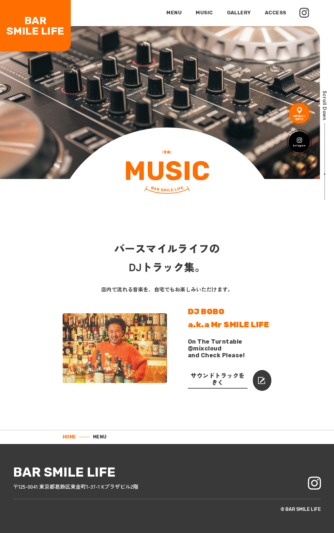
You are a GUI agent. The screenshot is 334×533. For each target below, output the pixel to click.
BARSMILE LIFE (35, 25)
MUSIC (204, 13)
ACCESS (275, 13)
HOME (69, 437)
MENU (174, 13)
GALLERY (239, 13)
